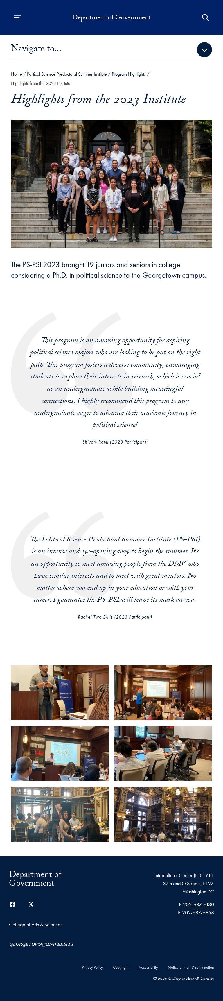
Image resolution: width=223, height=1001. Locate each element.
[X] (31, 904)
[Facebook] (12, 904)
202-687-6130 (198, 904)
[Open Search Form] (205, 17)
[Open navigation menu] (17, 17)
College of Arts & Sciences (35, 924)
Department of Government (111, 18)
